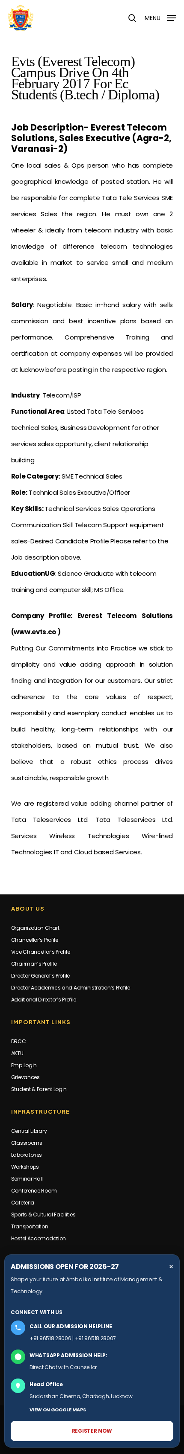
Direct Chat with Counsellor (63, 1367)
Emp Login (24, 1065)
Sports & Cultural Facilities (43, 1214)
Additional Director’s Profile (43, 999)
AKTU (17, 1053)
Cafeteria (22, 1202)
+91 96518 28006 (50, 1338)
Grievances (25, 1077)
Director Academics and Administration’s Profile (70, 987)
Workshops (25, 1166)
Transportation (29, 1226)
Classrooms (26, 1142)
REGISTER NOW (92, 1430)
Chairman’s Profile (34, 963)
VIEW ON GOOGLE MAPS (58, 1409)
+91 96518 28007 (95, 1338)
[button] (160, 17)
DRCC (18, 1041)
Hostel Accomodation (38, 1238)
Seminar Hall (27, 1178)
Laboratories (26, 1154)
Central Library (29, 1131)
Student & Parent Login (39, 1089)
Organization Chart (35, 928)
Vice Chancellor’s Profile (40, 951)
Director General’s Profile (40, 975)
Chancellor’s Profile (34, 939)
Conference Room (34, 1190)
